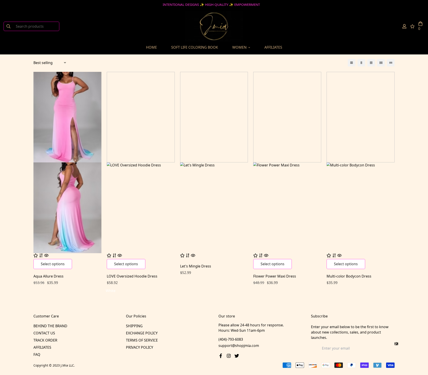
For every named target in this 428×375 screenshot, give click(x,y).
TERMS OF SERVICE (142, 340)
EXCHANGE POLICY (142, 333)
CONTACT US (44, 333)
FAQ (36, 354)
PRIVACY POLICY (139, 347)
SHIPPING (134, 325)
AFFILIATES (273, 47)
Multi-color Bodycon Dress (349, 276)
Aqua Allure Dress (48, 276)
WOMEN (239, 47)
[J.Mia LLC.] (214, 26)
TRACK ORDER (45, 340)
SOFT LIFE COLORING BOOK (194, 47)
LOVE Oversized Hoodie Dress (132, 276)
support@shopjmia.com (238, 345)
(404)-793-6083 (230, 339)
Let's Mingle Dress (195, 266)
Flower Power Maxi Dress (274, 276)
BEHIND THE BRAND (50, 325)
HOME (151, 47)
